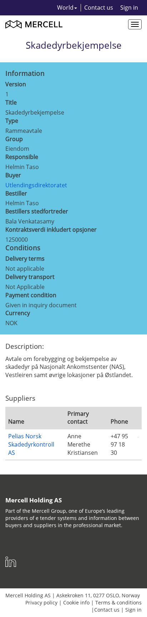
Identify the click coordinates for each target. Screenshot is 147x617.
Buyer (13, 175)
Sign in (129, 7)
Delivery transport (30, 277)
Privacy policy (41, 602)
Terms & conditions (118, 602)
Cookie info (76, 602)
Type (11, 121)
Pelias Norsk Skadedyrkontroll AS (31, 444)
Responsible (21, 157)
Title (11, 102)
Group (14, 139)
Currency (17, 313)
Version (15, 84)
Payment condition (30, 295)
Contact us (98, 7)
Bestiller (16, 193)
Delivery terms (25, 258)
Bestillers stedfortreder (36, 211)
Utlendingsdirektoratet (36, 185)
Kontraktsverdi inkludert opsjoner (51, 229)
